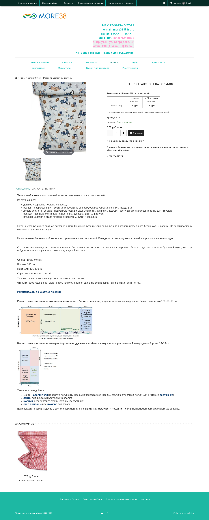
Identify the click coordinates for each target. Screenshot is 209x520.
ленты (27, 398)
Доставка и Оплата (69, 499)
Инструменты (130, 68)
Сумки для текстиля (97, 68)
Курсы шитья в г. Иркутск (121, 3)
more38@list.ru (123, 30)
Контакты (68, 3)
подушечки (166, 395)
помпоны (36, 404)
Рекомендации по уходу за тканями (39, 292)
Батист (66, 62)
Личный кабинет (50, 3)
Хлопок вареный (39, 62)
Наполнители (37, 68)
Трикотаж (157, 62)
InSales (190, 513)
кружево (52, 404)
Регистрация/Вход (92, 499)
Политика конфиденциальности (121, 499)
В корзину (137, 133)
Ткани (113, 62)
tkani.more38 (125, 38)
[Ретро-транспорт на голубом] (31, 170)
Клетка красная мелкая (31, 480)
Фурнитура (64, 68)
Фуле (135, 62)
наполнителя (40, 395)
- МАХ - (127, 34)
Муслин (90, 62)
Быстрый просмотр (32, 452)
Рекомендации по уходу (90, 3)
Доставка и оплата (27, 3)
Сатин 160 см (34, 78)
